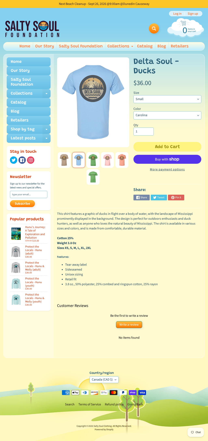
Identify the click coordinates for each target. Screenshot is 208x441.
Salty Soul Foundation (81, 46)
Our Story (44, 46)
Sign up (193, 13)
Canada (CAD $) (102, 379)
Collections (120, 47)
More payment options (167, 169)
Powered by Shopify (104, 429)
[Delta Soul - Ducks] (64, 160)
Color (137, 109)
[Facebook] (22, 160)
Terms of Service (89, 404)
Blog (161, 46)
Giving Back (135, 404)
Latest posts (31, 139)
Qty (135, 125)
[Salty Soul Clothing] (32, 28)
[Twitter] (13, 160)
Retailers (179, 46)
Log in (177, 13)
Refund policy (114, 404)
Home (25, 46)
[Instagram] (30, 160)
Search (70, 404)
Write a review (129, 324)
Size (136, 93)
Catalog (145, 46)
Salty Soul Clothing (103, 426)
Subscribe (22, 203)
